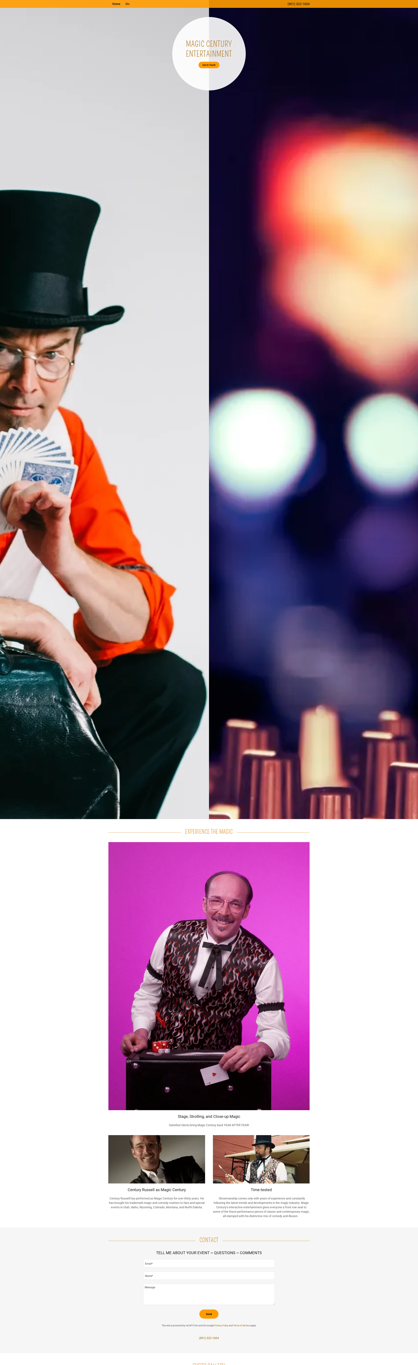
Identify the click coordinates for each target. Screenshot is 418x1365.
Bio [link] (128, 4)
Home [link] (116, 4)
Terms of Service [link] (241, 1325)
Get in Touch (209, 65)
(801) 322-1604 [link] (299, 4)
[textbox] (209, 1263)
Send (209, 1314)
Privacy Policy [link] (221, 1325)
